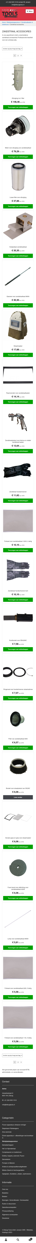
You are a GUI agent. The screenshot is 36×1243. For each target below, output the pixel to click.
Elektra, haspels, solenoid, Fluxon (13, 1156)
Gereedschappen (7, 1145)
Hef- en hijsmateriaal (9, 1148)
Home (4, 22)
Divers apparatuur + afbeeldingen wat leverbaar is (17, 1136)
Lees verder (18, 797)
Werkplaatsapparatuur (13, 22)
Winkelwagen (27, 1238)
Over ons (5, 1189)
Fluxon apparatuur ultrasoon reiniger (14, 1125)
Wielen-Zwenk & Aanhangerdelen (13, 1170)
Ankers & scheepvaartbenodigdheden (14, 1167)
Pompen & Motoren (8, 1163)
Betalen (4, 1196)
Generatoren (6, 1159)
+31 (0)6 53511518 (10, 1100)
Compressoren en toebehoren (12, 1152)
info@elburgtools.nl (18, 5)
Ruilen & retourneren (9, 1204)
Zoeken (18, 1240)
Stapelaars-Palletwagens (10, 1128)
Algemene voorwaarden (10, 1214)
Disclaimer (5, 1218)
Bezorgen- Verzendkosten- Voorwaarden (15, 1200)
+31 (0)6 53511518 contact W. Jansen (18, 2)
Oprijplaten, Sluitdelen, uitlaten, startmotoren (16, 1174)
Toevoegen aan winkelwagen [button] (18, 107)
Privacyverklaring (7, 1211)
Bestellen (5, 1193)
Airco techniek (6, 1132)
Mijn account (6, 1240)
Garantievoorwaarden (9, 1207)
